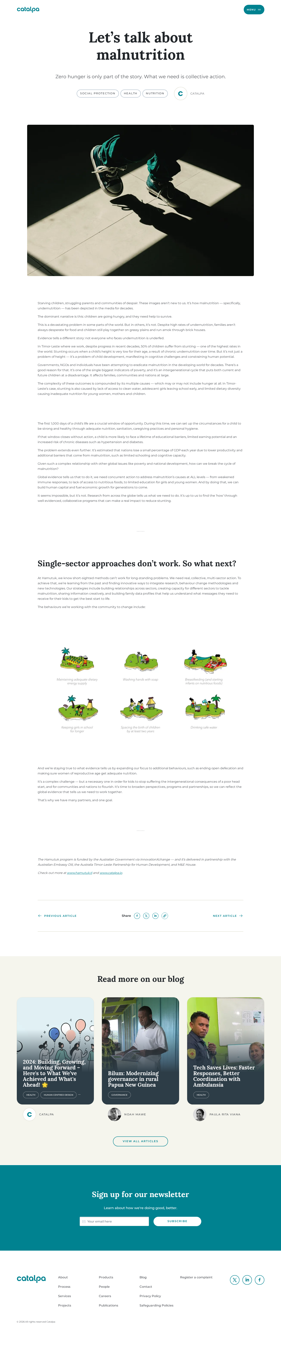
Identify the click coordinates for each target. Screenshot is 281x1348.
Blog (143, 1277)
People (104, 1287)
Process (64, 1287)
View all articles (140, 1141)
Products (106, 1277)
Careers (105, 1296)
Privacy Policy (150, 1296)
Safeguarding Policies (156, 1305)
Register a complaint (196, 1277)
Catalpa (50, 1321)
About (63, 1277)
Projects (64, 1305)
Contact (146, 1287)
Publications (108, 1305)
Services (64, 1296)
